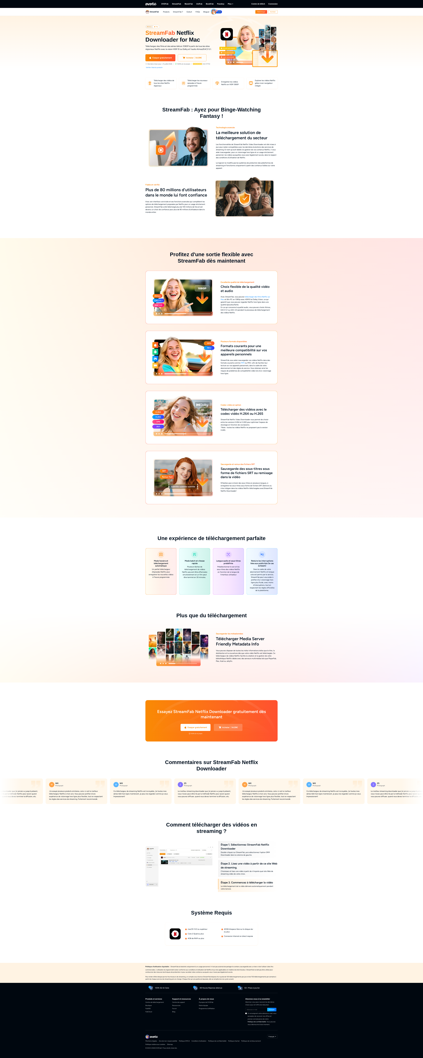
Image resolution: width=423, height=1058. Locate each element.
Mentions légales (151, 1041)
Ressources (176, 1005)
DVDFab (164, 4)
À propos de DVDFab (206, 1002)
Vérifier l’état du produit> (154, 67)
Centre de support (178, 1002)
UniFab (199, 4)
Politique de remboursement (251, 1041)
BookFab (210, 4)
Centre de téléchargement (154, 1002)
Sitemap (170, 1044)
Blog (173, 1012)
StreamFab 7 (178, 12)
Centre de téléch (258, 4)
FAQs (198, 12)
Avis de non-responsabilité (168, 1041)
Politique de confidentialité (257, 1022)
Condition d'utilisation (198, 1041)
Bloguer (206, 12)
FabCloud (148, 1012)
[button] (261, 12)
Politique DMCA (184, 1041)
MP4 (243, 363)
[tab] (149, 26)
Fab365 (148, 1008)
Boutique (148, 1005)
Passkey (220, 4)
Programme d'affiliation (207, 1008)
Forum (174, 1008)
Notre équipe (203, 1005)
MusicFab (189, 4)
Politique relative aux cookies (155, 1044)
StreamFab (176, 4)
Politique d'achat (233, 1041)
